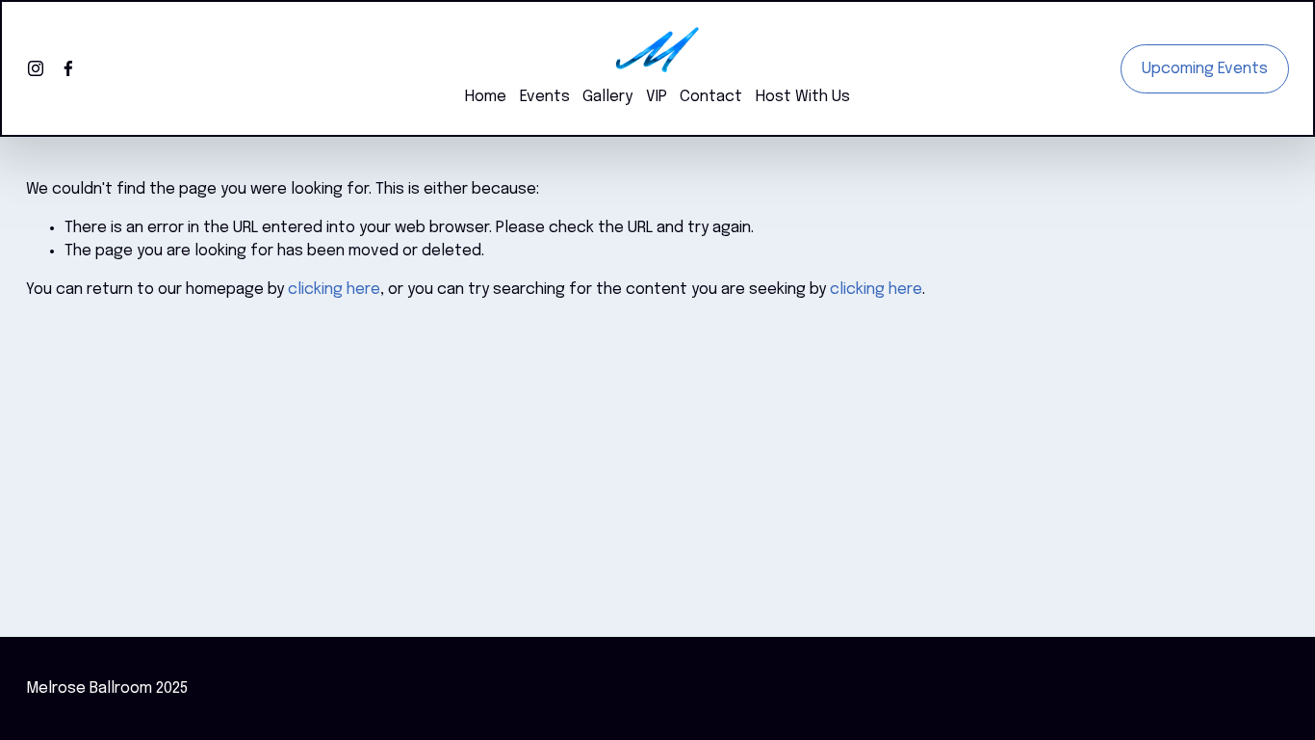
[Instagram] (35, 68)
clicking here (334, 289)
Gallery (607, 97)
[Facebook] (68, 68)
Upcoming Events (1205, 69)
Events (545, 97)
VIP (656, 97)
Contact (711, 97)
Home (485, 97)
